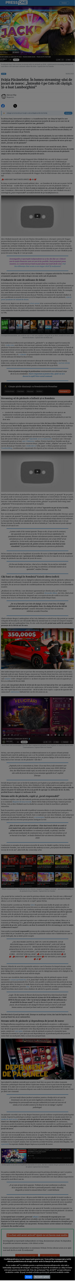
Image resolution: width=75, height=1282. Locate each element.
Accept (28, 1277)
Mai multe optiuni (42, 1277)
